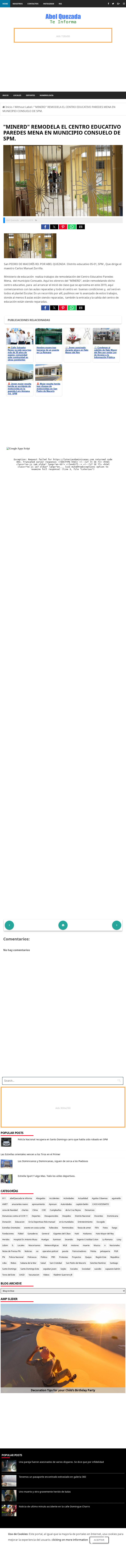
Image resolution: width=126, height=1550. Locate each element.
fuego (114, 1227)
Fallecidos (53, 1227)
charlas (25, 1210)
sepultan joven (49, 1268)
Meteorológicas (51, 1245)
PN (3, 1257)
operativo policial (50, 1251)
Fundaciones (8, 1233)
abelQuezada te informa (21, 1198)
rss (60, 3)
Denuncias (89, 1210)
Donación (6, 1221)
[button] (45, 226)
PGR (116, 1251)
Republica (114, 1257)
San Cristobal (56, 1263)
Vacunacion (34, 1274)
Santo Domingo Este (30, 1268)
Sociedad (86, 1268)
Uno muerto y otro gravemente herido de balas (45, 1491)
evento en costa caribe (34, 1227)
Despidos (66, 1216)
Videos (46, 1274)
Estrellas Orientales (11, 1227)
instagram (48, 3)
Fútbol (20, 1233)
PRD (53, 1257)
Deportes (30, 95)
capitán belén (82, 1204)
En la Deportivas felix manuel (42, 1221)
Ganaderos (33, 1233)
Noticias (28, 1251)
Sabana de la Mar (28, 1263)
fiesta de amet (84, 1227)
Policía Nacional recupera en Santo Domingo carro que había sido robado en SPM (63, 1139)
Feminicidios (68, 1227)
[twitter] (113, 3)
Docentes (98, 1216)
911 (4, 1198)
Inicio (5, 95)
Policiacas (32, 1257)
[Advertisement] (62, 1052)
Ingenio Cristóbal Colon (87, 1239)
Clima (35, 1210)
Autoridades (66, 1204)
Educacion (19, 1221)
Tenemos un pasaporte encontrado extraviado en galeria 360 (52, 1476)
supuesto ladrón (112, 1268)
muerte (86, 1245)
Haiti (77, 1233)
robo (4, 1263)
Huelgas (45, 1239)
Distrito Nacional (82, 1216)
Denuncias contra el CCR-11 (15, 1216)
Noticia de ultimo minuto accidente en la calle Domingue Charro (54, 1506)
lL (12, 1245)
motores (75, 1245)
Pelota (93, 1251)
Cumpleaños (55, 1210)
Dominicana (112, 1216)
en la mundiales (66, 1221)
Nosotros (18, 3)
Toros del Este (8, 1274)
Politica (44, 1257)
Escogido (101, 1221)
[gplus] (118, 3)
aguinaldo (116, 1198)
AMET (5, 1204)
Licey (119, 1239)
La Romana (107, 1239)
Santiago (114, 1263)
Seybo (63, 1268)
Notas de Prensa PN (11, 1251)
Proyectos (76, 1257)
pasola (65, 1251)
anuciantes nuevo (20, 1204)
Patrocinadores (79, 1251)
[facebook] (108, 3)
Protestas (63, 1257)
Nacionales (115, 1245)
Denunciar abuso (14, 1526)
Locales (17, 95)
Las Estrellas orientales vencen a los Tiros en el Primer (30, 1154)
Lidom (5, 1245)
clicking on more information (70, 1540)
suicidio (97, 1268)
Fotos (105, 1227)
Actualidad (83, 1198)
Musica (97, 1245)
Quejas (88, 1257)
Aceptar (99, 1540)
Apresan (53, 1204)
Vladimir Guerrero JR (62, 1274)
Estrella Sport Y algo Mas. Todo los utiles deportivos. (46, 1176)
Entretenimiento (85, 1221)
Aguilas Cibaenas (100, 1198)
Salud (43, 1263)
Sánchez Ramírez (98, 1263)
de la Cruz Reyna (73, 1210)
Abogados (40, 1198)
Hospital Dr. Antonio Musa (25, 1239)
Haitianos (87, 1233)
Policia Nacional (16, 1257)
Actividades (68, 1198)
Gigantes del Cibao (62, 1233)
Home (5, 3)
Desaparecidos (51, 1216)
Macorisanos (34, 1245)
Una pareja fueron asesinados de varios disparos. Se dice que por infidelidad (61, 1461)
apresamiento (38, 1204)
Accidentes (54, 1198)
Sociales (74, 1268)
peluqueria (105, 1251)
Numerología (46, 95)
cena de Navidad (10, 1210)
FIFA (97, 1227)
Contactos (32, 3)
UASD (22, 1274)
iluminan (57, 1239)
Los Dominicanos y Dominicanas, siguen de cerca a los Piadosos (53, 1161)
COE (44, 1210)
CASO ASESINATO (100, 1204)
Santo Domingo (9, 1268)
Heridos (6, 1239)
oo (37, 1251)
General (45, 1233)
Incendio (69, 1239)
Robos (13, 1263)
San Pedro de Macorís (76, 1263)
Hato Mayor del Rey (105, 1233)
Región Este (101, 1257)
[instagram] (124, 3)
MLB (65, 1245)
